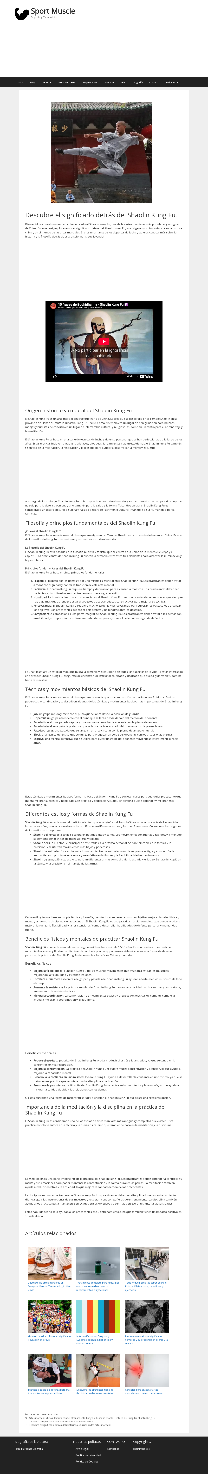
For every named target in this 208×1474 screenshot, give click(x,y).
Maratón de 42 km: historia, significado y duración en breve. (49, 1337)
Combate (109, 82)
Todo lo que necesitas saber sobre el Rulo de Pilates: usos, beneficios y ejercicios (146, 1286)
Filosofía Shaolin (104, 1417)
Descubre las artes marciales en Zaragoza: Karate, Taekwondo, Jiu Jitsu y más (49, 1286)
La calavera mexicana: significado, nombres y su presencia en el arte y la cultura (146, 1339)
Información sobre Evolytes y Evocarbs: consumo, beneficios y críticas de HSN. (94, 1339)
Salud (123, 82)
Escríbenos (113, 1448)
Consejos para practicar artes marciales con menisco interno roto (144, 1391)
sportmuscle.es (141, 1448)
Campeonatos (89, 82)
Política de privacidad (88, 1455)
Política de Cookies (87, 1461)
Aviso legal (82, 1449)
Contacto (154, 82)
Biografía (138, 82)
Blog (32, 82)
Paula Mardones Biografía (29, 1448)
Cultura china (61, 1417)
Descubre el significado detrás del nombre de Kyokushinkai (61, 1421)
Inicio (21, 82)
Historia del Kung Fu (126, 1417)
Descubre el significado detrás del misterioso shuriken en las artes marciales (70, 1424)
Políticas (170, 82)
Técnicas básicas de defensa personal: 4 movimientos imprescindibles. (49, 1391)
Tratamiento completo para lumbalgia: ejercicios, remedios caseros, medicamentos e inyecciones (97, 1286)
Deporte (46, 82)
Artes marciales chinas (41, 1417)
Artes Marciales (66, 82)
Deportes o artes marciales (43, 1414)
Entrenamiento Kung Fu (82, 1417)
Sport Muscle (53, 11)
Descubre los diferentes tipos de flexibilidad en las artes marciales (94, 1391)
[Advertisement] (104, 51)
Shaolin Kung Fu (146, 1417)
